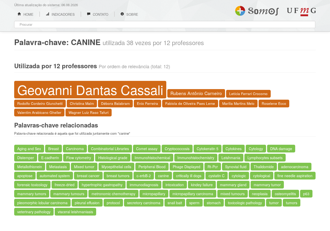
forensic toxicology (32, 184)
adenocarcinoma (294, 166)
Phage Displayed (186, 166)
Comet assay (147, 148)
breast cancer (88, 175)
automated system (55, 175)
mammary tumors (31, 193)
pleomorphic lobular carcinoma (42, 202)
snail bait (175, 202)
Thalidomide (264, 166)
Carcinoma (75, 148)
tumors (291, 202)
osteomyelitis (285, 193)
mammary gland (233, 184)
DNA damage (281, 148)
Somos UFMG (257, 10)
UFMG (301, 12)
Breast (53, 148)
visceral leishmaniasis (75, 211)
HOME (28, 14)
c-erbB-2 (144, 175)
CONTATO (100, 14)
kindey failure (202, 184)
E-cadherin (50, 157)
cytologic (239, 175)
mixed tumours (232, 193)
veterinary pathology (34, 211)
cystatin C (217, 175)
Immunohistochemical (152, 157)
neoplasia (260, 193)
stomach (214, 202)
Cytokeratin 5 (207, 148)
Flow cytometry (78, 157)
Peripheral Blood (152, 166)
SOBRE (131, 14)
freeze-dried (65, 184)
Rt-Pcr (213, 166)
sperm (194, 202)
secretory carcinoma (143, 202)
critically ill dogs (188, 175)
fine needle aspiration (294, 175)
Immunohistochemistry (195, 157)
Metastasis (58, 166)
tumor (274, 202)
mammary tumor (267, 184)
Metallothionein (29, 166)
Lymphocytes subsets (265, 157)
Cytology (256, 148)
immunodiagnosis (144, 184)
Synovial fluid (235, 166)
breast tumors (118, 175)
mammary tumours (68, 193)
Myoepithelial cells (116, 166)
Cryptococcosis (177, 148)
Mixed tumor (84, 166)
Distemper (25, 157)
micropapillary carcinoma (192, 193)
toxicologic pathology (245, 202)
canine (163, 175)
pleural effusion (87, 202)
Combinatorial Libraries (110, 148)
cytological (261, 175)
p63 (306, 193)
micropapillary (154, 193)
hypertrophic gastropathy (102, 184)
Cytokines (234, 148)
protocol (113, 202)
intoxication (175, 184)
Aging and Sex (29, 148)
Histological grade (112, 157)
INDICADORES (63, 14)
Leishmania (230, 157)
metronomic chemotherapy (113, 193)
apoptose (24, 175)
